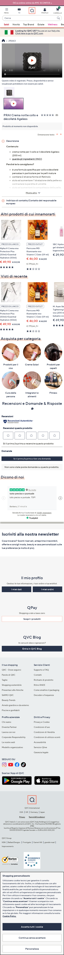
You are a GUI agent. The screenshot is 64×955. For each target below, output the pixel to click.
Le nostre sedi (8, 742)
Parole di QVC (8, 675)
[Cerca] (59, 18)
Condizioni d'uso (42, 727)
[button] (6, 11)
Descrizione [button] (12, 140)
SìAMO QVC (8, 695)
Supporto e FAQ (41, 669)
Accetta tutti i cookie (32, 926)
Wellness (52, 24)
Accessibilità (40, 742)
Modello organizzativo (12, 747)
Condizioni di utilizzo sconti (47, 737)
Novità (16, 24)
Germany (34, 812)
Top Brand (28, 24)
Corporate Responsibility (13, 737)
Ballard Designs (14, 842)
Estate (41, 24)
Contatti (38, 675)
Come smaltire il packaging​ (46, 690)
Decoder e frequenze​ (44, 695)
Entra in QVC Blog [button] (32, 648)
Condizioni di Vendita (44, 732)
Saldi (6, 24)
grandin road (49, 842)
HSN (4, 842)
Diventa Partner (9, 727)
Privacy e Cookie (42, 722)
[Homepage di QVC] (3, 41)
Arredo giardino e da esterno (15, 705)
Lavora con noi (8, 732)
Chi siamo (6, 722)
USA (21, 812)
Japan (42, 812)
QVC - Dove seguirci (11, 669)
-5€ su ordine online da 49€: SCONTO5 (31, 2)
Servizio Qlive (40, 747)
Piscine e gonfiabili (11, 710)
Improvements (8, 846)
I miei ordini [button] (47, 589)
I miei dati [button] (16, 589)
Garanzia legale (41, 752)
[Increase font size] (57, 134)
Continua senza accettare (32, 937)
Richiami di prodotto (43, 680)
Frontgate (27, 842)
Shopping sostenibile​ (12, 685)
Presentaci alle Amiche (12, 690)
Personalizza (32, 948)
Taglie (4, 680)
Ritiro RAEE (39, 685)
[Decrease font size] (61, 134)
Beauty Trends (8, 700)
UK (26, 812)
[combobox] (29, 18)
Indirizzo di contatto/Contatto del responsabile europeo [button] (31, 202)
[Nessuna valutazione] (48, 115)
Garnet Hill (37, 842)
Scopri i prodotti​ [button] (32, 618)
